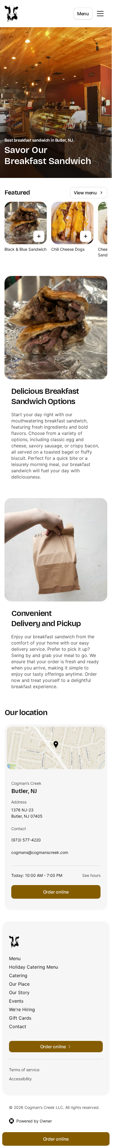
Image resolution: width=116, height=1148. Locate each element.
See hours (91, 875)
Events (16, 1001)
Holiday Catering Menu (33, 967)
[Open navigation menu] (100, 13)
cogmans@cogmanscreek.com (39, 854)
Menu (83, 13)
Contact (17, 1026)
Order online (56, 892)
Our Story (19, 992)
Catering (18, 975)
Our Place (19, 984)
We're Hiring (22, 1009)
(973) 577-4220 (26, 841)
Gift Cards (20, 1018)
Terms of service (24, 1069)
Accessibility (20, 1078)
